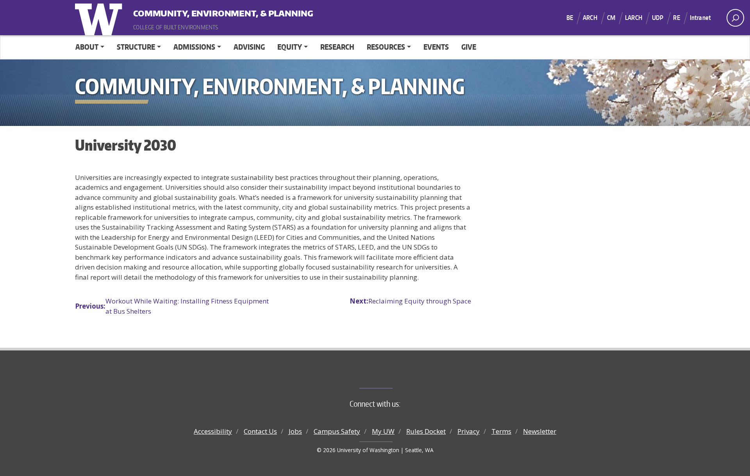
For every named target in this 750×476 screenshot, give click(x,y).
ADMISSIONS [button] (194, 47)
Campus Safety (337, 431)
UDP (657, 18)
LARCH (633, 18)
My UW (383, 431)
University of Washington (100, 17)
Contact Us (260, 431)
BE (569, 18)
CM (611, 18)
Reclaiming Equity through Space (410, 300)
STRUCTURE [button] (136, 47)
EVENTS (436, 47)
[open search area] (735, 18)
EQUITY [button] (289, 47)
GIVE (468, 47)
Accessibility (213, 431)
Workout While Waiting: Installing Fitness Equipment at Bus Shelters (172, 306)
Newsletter (539, 431)
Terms (501, 431)
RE (676, 18)
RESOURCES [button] (386, 47)
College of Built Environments (390, 375)
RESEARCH (337, 47)
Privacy (468, 431)
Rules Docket (426, 431)
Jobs (295, 431)
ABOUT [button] (86, 47)
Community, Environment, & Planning (181, 11)
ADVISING (249, 47)
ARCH (590, 18)
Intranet (700, 18)
